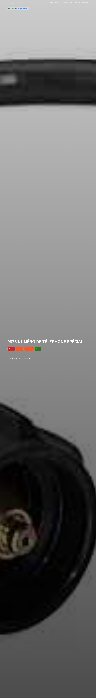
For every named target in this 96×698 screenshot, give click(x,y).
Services (77, 3)
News (71, 3)
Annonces (65, 3)
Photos (57, 3)
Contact (85, 3)
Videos (51, 3)
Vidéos (11, 349)
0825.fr (14, 3)
